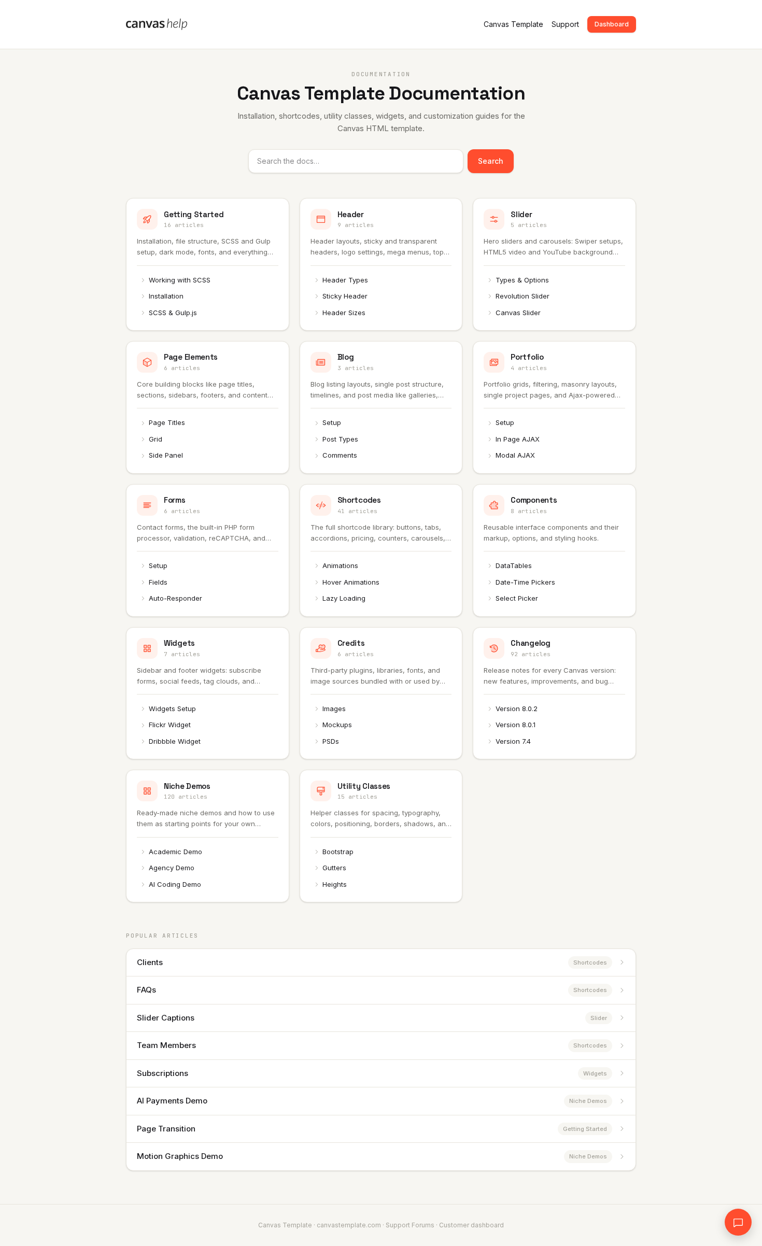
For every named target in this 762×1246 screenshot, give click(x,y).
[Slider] (554, 264)
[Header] (381, 264)
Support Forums (410, 1225)
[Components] (554, 550)
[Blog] (381, 407)
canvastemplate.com (349, 1225)
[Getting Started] (207, 264)
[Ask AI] (738, 1222)
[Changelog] (554, 693)
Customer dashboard (471, 1225)
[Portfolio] (554, 407)
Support (565, 24)
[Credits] (381, 693)
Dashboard (612, 24)
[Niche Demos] (207, 836)
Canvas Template (513, 24)
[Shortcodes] (381, 550)
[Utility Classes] (381, 836)
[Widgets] (207, 693)
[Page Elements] (207, 407)
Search (490, 161)
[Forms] (207, 550)
